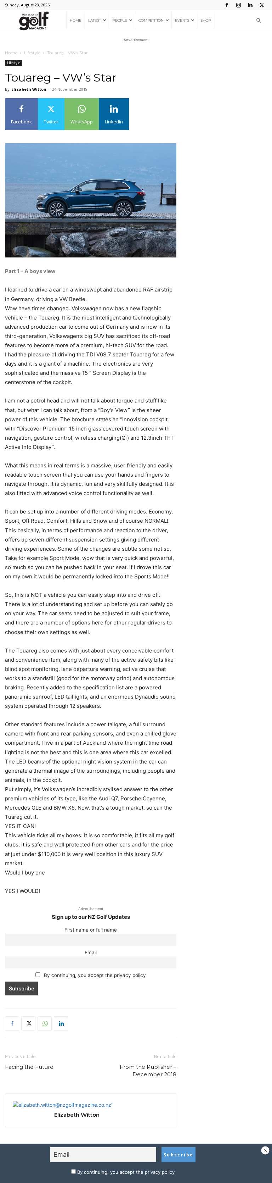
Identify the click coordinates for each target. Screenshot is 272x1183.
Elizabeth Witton (28, 89)
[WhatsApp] (45, 1023)
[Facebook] (226, 5)
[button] (258, 20)
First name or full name (90, 930)
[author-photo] (62, 1105)
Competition (151, 20)
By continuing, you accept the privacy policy (94, 975)
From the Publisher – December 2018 (148, 1070)
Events (182, 20)
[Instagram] (238, 5)
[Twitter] (261, 5)
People (119, 20)
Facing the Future (29, 1066)
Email (91, 952)
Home (75, 20)
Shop (205, 20)
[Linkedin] (250, 5)
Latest (94, 20)
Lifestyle (32, 52)
